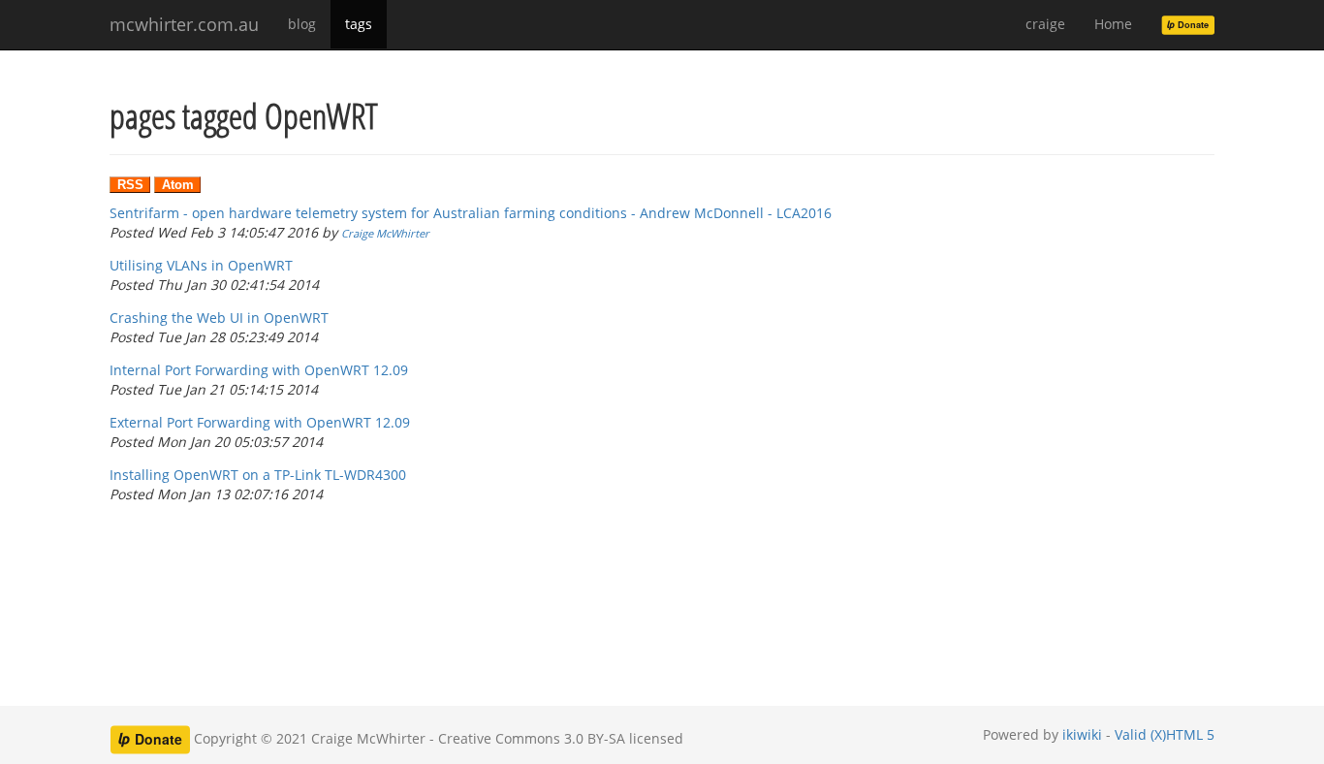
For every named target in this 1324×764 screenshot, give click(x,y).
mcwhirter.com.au (184, 24)
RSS (130, 184)
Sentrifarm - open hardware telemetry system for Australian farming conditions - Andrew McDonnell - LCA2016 (471, 213)
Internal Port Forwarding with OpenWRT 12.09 (259, 370)
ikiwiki (1082, 734)
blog (302, 24)
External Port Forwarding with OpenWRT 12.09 (260, 422)
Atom (178, 184)
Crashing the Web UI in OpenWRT (219, 317)
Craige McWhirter (385, 233)
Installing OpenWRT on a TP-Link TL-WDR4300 (258, 474)
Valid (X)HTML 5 (1164, 734)
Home (1113, 24)
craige (1045, 24)
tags (358, 24)
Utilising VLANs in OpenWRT (201, 265)
